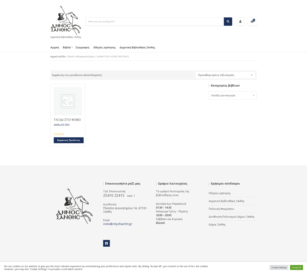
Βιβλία (67, 47)
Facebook (106, 243)
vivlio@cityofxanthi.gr (117, 224)
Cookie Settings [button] (279, 267)
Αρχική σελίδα (57, 56)
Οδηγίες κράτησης (104, 47)
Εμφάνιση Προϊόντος (68, 140)
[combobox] (233, 95)
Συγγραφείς (82, 47)
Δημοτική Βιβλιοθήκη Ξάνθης (137, 47)
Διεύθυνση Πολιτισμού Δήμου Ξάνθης (232, 216)
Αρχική (54, 47)
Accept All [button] (296, 267)
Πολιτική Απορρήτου (221, 209)
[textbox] (232, 95)
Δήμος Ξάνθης (217, 224)
